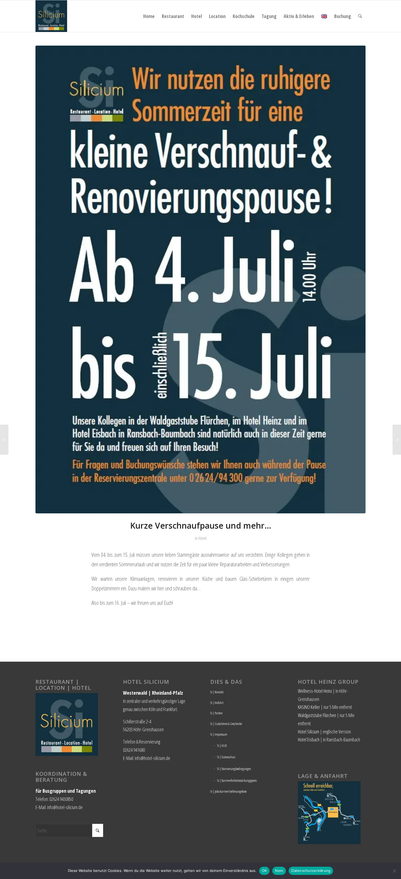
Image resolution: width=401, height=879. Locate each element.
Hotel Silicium (308, 731)
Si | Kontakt (216, 691)
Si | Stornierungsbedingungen (234, 768)
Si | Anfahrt (216, 702)
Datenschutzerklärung (310, 870)
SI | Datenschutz (226, 756)
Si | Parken (216, 713)
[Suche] (360, 16)
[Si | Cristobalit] (397, 440)
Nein (279, 870)
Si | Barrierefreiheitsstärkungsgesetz (237, 780)
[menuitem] (149, 16)
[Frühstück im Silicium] (4, 440)
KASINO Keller (309, 707)
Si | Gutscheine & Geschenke (226, 723)
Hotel (202, 538)
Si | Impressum (218, 734)
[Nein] (394, 871)
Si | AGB (222, 745)
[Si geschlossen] (200, 279)
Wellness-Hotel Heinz (315, 691)
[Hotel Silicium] (51, 16)
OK (264, 870)
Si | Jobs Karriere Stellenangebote (228, 791)
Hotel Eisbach (308, 739)
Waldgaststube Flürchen (317, 715)
